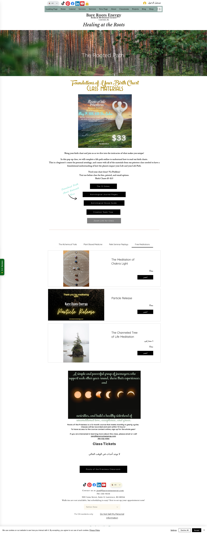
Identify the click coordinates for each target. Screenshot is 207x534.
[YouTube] (82, 3)
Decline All (185, 530)
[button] (87, 3)
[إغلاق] (204, 530)
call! (135, 434)
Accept (196, 530)
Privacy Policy (94, 530)
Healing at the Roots (104, 24)
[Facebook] (72, 3)
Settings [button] (174, 530)
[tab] (142, 244)
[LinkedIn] (77, 3)
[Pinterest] (68, 3)
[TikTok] (63, 3)
